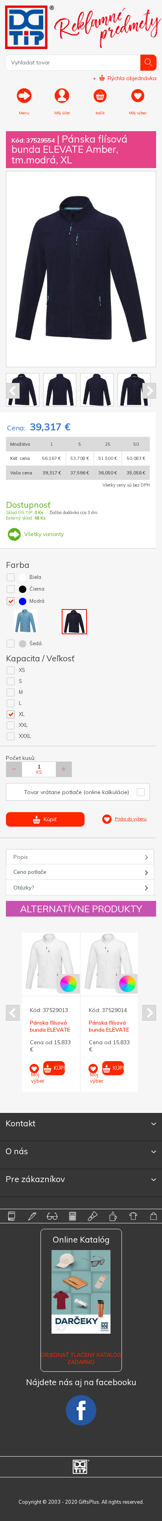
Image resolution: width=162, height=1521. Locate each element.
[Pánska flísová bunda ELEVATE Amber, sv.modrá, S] (121, 961)
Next (149, 391)
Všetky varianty (43, 534)
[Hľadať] (148, 63)
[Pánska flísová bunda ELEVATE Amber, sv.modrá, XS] (62, 961)
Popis (20, 856)
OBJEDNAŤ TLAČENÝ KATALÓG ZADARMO (81, 1358)
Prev (13, 391)
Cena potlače (29, 871)
